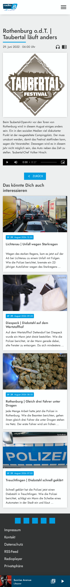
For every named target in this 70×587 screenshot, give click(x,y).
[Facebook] (18, 521)
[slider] (49, 162)
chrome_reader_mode (64, 46)
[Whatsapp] (35, 521)
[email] (52, 521)
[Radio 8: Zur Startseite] (31, 7)
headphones (57, 46)
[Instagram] (26, 521)
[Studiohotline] (43, 521)
